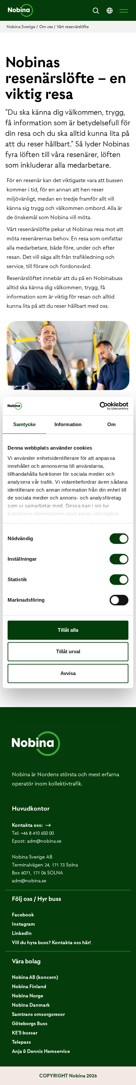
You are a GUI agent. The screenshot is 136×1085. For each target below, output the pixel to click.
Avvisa (68, 673)
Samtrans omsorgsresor (38, 1014)
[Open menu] (124, 10)
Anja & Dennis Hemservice (41, 1051)
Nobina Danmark (31, 1005)
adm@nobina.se (44, 841)
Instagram (23, 924)
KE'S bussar (24, 1032)
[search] (95, 10)
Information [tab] (68, 424)
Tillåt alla (68, 630)
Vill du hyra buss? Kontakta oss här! (51, 942)
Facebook (23, 914)
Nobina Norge (27, 995)
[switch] (119, 559)
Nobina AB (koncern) (35, 977)
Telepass (21, 1042)
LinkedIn (22, 933)
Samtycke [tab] (24, 424)
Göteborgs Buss (30, 1023)
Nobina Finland (29, 986)
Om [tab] (111, 424)
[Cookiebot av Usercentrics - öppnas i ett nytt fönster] (99, 406)
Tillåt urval (68, 651)
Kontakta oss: (27, 825)
